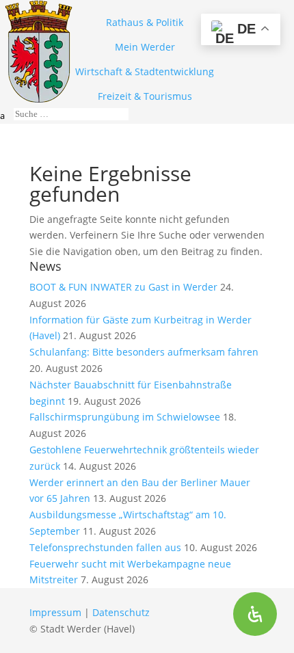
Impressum (55, 612)
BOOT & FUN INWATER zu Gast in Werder (123, 286)
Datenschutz (121, 612)
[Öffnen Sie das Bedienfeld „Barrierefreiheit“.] (255, 614)
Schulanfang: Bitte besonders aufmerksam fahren (143, 351)
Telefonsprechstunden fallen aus (105, 547)
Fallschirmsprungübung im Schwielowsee (124, 416)
